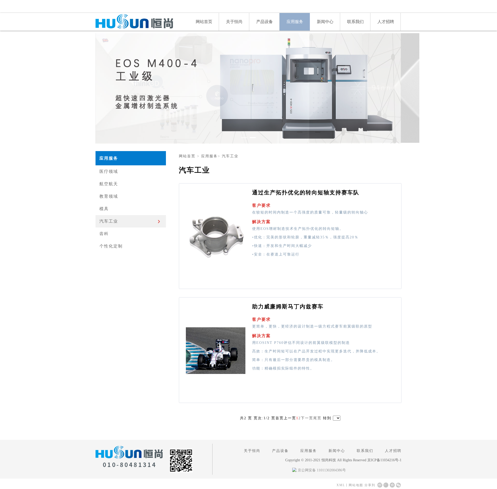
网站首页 (204, 21)
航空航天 (108, 184)
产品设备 (264, 21)
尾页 (317, 418)
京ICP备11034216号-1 (384, 460)
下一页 (307, 418)
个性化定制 (111, 246)
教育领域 (108, 196)
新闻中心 (325, 21)
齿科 (104, 233)
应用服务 (295, 21)
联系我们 (355, 21)
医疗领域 (108, 171)
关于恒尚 (234, 21)
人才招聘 (385, 21)
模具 (104, 209)
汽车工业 (108, 221)
